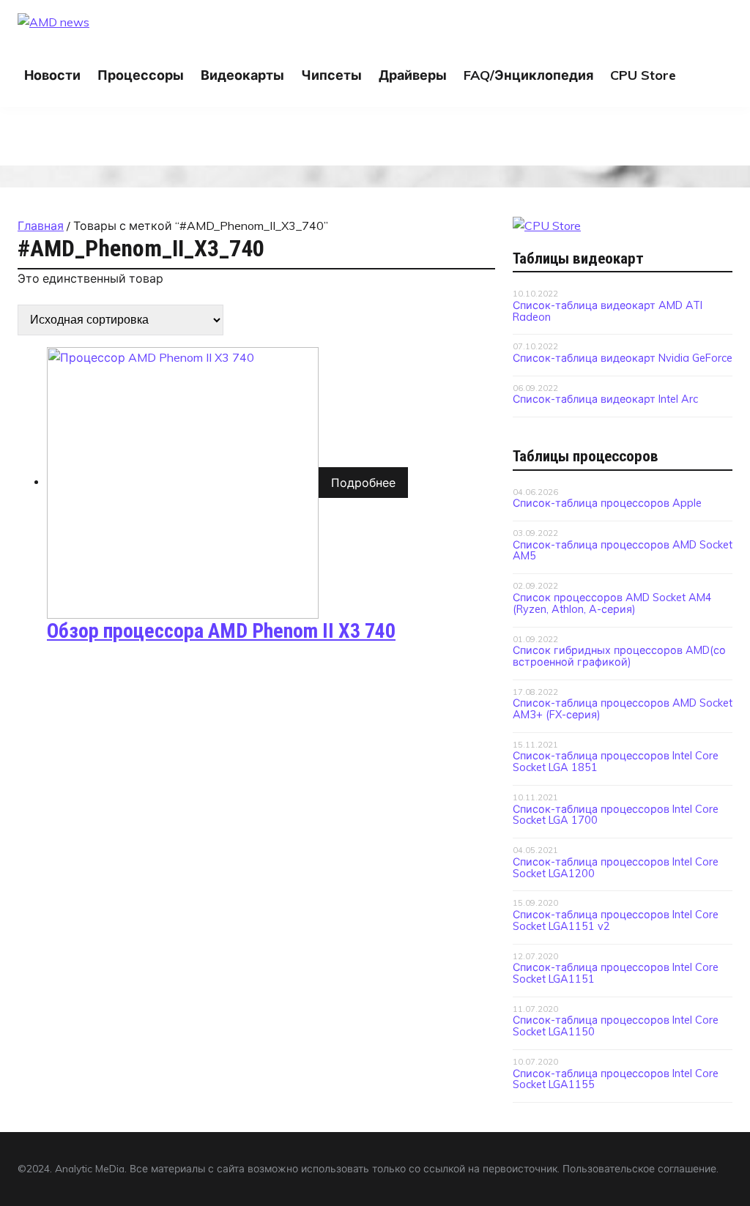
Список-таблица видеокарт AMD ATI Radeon (607, 311)
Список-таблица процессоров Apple (607, 503)
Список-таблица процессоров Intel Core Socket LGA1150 (616, 1025)
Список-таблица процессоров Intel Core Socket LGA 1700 (616, 815)
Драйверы (413, 75)
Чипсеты (331, 75)
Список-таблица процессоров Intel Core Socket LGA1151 (616, 973)
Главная (41, 225)
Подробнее (363, 482)
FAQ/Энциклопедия (528, 75)
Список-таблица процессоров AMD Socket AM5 (622, 550)
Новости (52, 75)
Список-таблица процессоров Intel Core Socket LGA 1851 (616, 761)
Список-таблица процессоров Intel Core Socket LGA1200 (616, 867)
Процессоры (140, 75)
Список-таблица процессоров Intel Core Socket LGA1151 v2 (616, 920)
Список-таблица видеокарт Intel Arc (605, 399)
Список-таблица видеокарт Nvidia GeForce (622, 358)
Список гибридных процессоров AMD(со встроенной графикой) (619, 656)
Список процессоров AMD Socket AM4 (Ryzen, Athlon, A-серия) (612, 603)
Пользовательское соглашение (639, 1168)
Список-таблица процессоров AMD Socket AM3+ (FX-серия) (622, 708)
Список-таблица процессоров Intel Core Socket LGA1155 (616, 1079)
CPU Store (643, 75)
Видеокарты (242, 75)
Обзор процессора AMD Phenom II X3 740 (221, 631)
